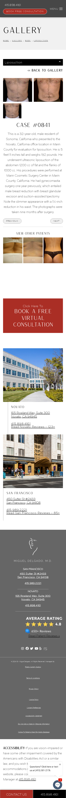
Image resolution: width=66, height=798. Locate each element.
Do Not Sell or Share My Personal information (33, 724)
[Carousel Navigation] (33, 270)
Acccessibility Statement (33, 716)
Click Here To (33, 315)
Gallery (17, 41)
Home (6, 41)
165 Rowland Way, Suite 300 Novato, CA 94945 (30, 414)
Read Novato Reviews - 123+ (33, 427)
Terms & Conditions (33, 678)
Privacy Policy (34, 689)
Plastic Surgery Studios (33, 667)
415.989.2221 (16, 510)
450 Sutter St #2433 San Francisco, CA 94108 (23, 500)
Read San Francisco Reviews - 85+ (33, 513)
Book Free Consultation (25, 11)
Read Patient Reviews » (44, 636)
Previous (12, 221)
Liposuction (41, 41)
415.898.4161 (20, 424)
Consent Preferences (34, 708)
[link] (33, 605)
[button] (61, 9)
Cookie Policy (34, 700)
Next (57, 221)
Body (28, 41)
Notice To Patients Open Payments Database (33, 732)
